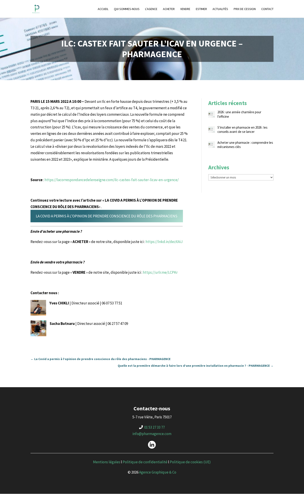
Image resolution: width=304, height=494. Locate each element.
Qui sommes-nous (127, 9)
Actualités (220, 9)
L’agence (151, 9)
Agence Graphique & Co (157, 472)
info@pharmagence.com (151, 433)
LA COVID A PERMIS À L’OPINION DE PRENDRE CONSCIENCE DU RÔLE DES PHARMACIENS (106, 216)
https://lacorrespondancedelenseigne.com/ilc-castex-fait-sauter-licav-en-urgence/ (112, 179)
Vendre (185, 9)
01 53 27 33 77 (154, 427)
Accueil (103, 9)
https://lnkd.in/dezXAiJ (164, 241)
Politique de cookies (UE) (190, 462)
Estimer (201, 9)
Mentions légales (106, 462)
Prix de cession (245, 9)
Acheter (169, 9)
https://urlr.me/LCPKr (160, 272)
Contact (267, 9)
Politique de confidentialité (145, 462)
